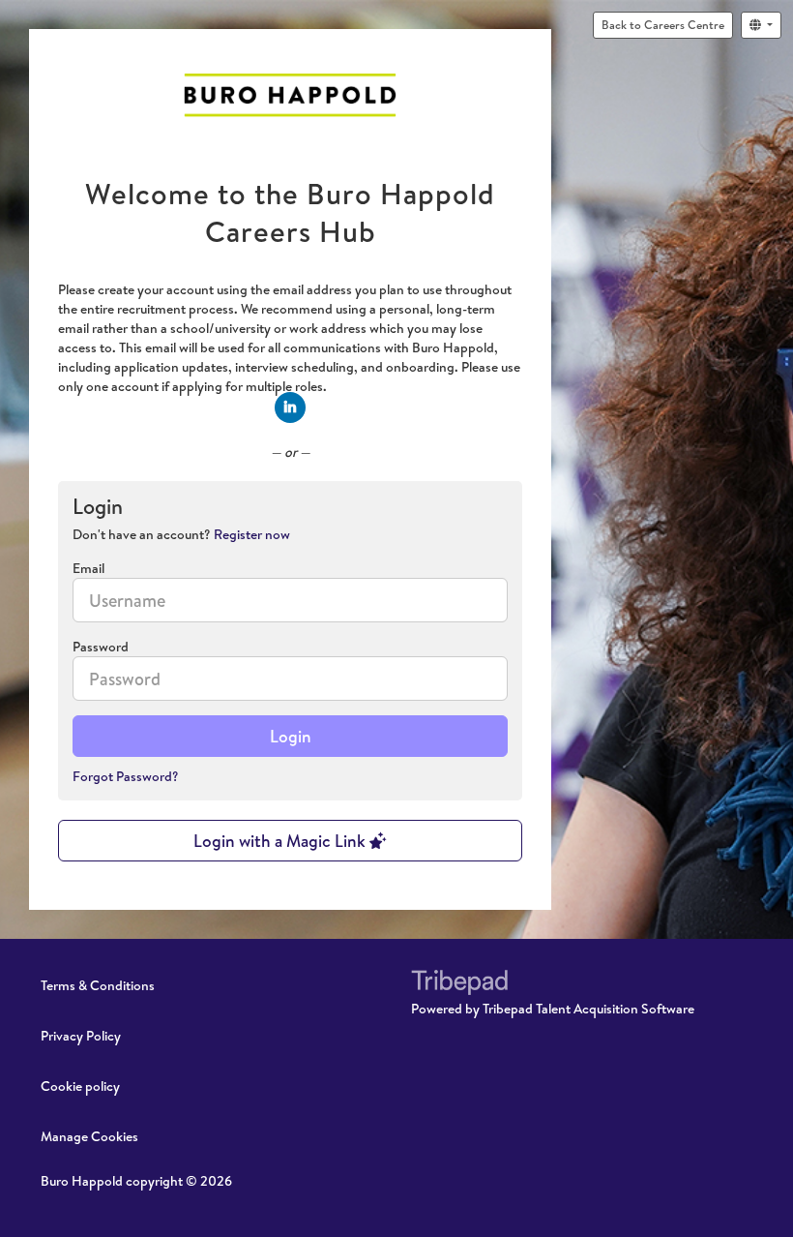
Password (101, 646)
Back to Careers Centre (663, 24)
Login (290, 736)
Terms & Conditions (98, 985)
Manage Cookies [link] (89, 1136)
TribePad (459, 984)
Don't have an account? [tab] (181, 534)
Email (88, 568)
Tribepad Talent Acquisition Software (588, 1008)
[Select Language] (761, 25)
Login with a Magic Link (281, 841)
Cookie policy (80, 1086)
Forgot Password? (126, 776)
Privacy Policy (81, 1035)
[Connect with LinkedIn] (290, 407)
